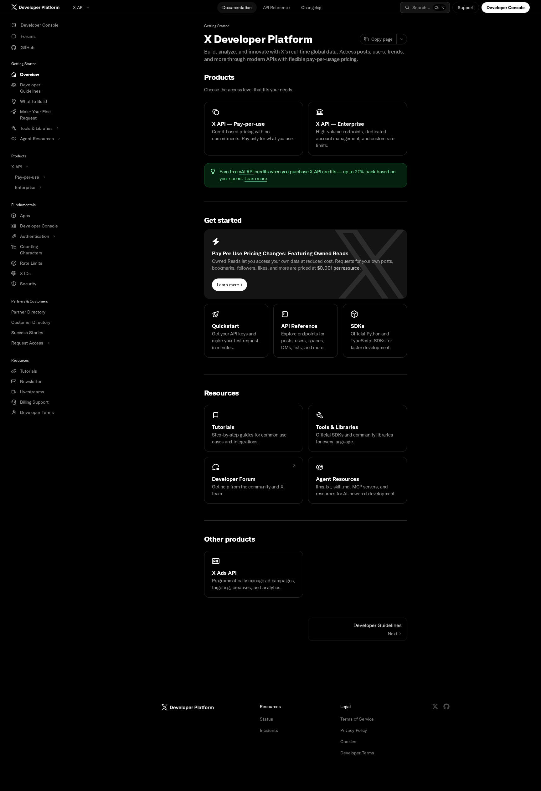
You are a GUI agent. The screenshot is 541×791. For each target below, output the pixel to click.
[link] (253, 129)
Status (266, 719)
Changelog (311, 7)
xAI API (246, 172)
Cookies (348, 741)
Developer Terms (357, 752)
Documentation (236, 7)
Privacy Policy (353, 730)
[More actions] (401, 39)
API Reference (276, 7)
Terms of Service (357, 719)
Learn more (256, 178)
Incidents (269, 730)
